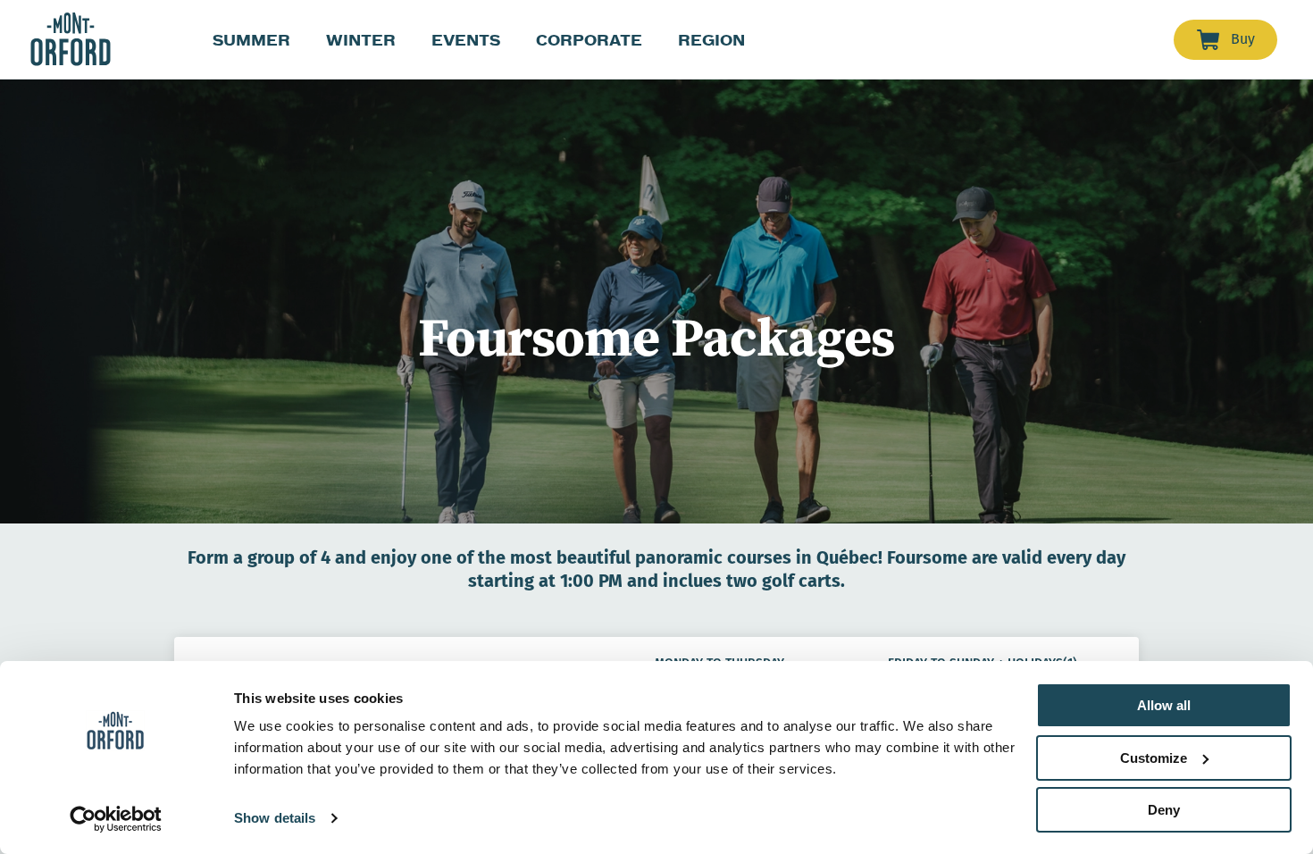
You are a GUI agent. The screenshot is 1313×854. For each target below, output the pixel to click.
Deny (1164, 809)
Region (711, 39)
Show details (274, 817)
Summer (251, 39)
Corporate (589, 39)
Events (465, 39)
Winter (361, 39)
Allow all (1164, 705)
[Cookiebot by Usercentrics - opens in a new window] (116, 819)
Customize (1153, 758)
